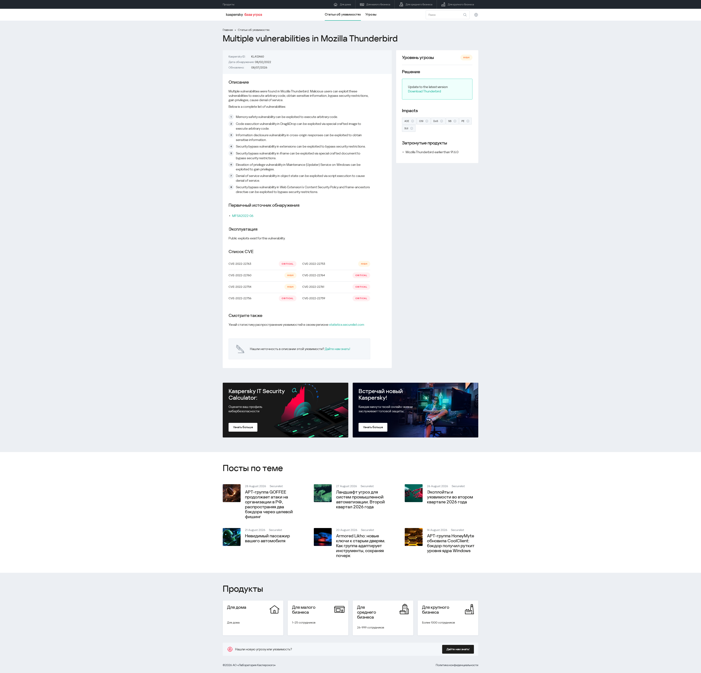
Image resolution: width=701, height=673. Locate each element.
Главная (228, 30)
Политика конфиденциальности (457, 665)
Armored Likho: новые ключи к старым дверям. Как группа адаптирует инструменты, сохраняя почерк (360, 545)
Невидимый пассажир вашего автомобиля (267, 538)
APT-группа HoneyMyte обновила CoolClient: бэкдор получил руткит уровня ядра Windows (450, 543)
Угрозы (370, 14)
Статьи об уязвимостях (343, 14)
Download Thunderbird (424, 91)
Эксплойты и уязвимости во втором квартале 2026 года (450, 497)
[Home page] (245, 15)
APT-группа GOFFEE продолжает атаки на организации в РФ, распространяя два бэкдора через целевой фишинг (269, 504)
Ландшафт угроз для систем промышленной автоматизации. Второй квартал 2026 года (360, 499)
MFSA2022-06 (242, 216)
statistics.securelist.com (346, 324)
